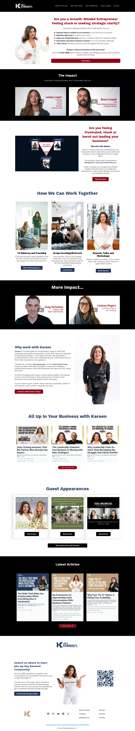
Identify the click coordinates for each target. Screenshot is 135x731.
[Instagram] (53, 713)
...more (22, 456)
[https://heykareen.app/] (105, 678)
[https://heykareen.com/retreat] (67, 226)
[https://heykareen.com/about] (103, 226)
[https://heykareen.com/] (24, 5)
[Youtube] (58, 713)
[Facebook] (48, 713)
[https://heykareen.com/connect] (32, 226)
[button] (32, 444)
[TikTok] (68, 713)
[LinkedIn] (63, 713)
